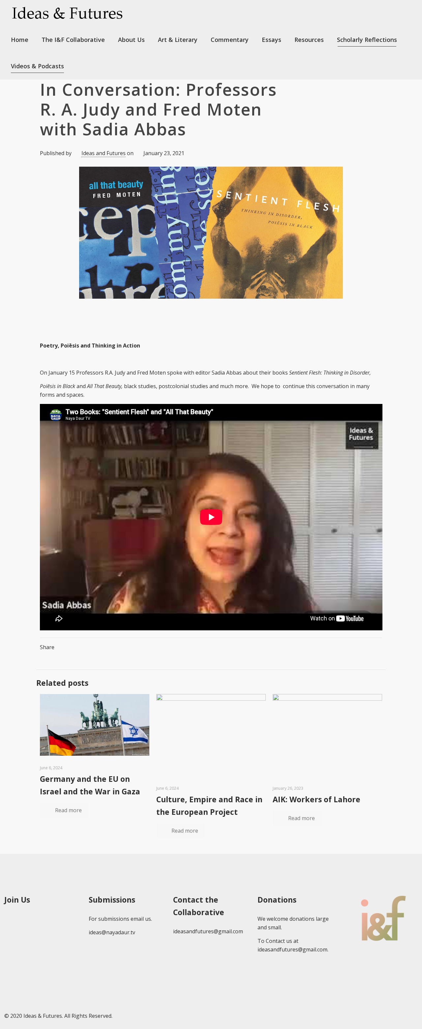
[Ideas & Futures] (67, 13)
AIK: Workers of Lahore (316, 799)
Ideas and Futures (103, 153)
